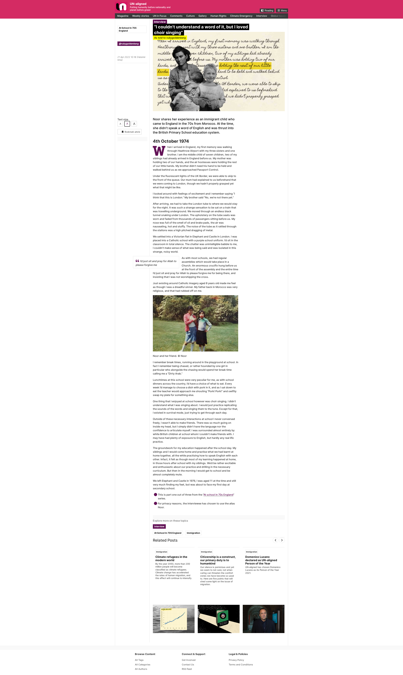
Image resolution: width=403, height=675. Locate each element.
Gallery (203, 15)
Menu (284, 10)
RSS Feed (187, 669)
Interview (261, 15)
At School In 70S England (127, 29)
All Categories (142, 664)
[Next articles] (282, 540)
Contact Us (188, 664)
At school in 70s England (218, 494)
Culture (190, 15)
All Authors (141, 669)
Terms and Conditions (241, 664)
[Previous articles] (275, 540)
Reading (269, 10)
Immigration (193, 533)
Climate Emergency (241, 15)
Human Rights (218, 15)
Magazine (122, 15)
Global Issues (278, 15)
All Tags (139, 660)
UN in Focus (159, 15)
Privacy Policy (236, 660)
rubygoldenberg (176, 37)
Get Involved (189, 660)
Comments (176, 15)
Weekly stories (140, 15)
